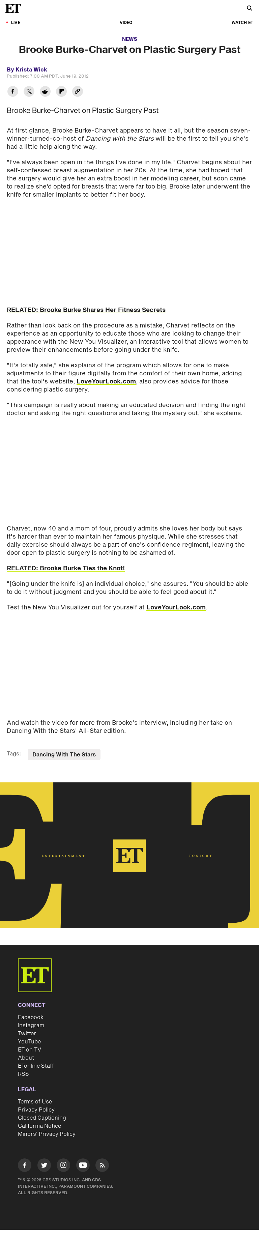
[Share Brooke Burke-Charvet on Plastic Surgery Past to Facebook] (13, 92)
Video (126, 23)
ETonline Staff (36, 1066)
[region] (129, 855)
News (129, 39)
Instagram (31, 1025)
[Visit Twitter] (44, 1166)
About (26, 1058)
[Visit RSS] (102, 1166)
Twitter (27, 1034)
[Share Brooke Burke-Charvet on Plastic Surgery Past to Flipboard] (61, 92)
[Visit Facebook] (24, 1166)
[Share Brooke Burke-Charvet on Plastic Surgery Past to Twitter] (29, 92)
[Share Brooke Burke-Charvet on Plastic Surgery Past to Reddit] (45, 92)
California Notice (39, 1126)
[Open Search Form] (249, 8)
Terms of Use (35, 1102)
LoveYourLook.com (106, 381)
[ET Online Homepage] (15, 8)
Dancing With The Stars (64, 754)
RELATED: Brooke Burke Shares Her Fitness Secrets (86, 310)
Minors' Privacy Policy (47, 1134)
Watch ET (242, 23)
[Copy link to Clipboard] (77, 92)
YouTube (29, 1042)
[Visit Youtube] (83, 1165)
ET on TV (29, 1050)
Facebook (31, 1017)
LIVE (15, 23)
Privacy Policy (36, 1110)
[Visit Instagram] (63, 1166)
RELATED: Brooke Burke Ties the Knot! (66, 568)
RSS (23, 1074)
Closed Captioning (42, 1118)
